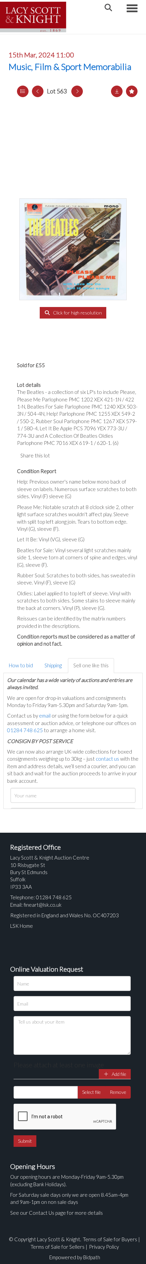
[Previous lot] (37, 91)
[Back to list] (23, 91)
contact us (107, 759)
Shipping (53, 665)
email (45, 715)
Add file (118, 1074)
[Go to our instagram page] (88, 455)
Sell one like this (91, 665)
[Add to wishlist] (132, 91)
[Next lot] (77, 91)
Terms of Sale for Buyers (110, 1239)
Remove (118, 1092)
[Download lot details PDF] (117, 91)
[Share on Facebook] (60, 455)
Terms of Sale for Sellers (58, 1247)
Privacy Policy (104, 1247)
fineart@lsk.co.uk (42, 905)
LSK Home (21, 926)
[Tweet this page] (74, 455)
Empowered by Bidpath (74, 1257)
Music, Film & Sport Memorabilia (69, 66)
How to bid (21, 665)
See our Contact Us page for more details (56, 1213)
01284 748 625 (25, 730)
